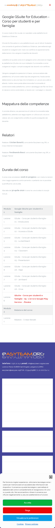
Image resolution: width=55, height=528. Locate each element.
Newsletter (7, 398)
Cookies (20, 524)
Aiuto (4, 407)
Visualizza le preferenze (27, 518)
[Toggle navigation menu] (50, 5)
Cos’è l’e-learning (10, 416)
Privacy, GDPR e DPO (12, 441)
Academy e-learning (12, 450)
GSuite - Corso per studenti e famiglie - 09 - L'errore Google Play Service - (31, 298)
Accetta (27, 502)
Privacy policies (31, 524)
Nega (27, 510)
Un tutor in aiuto (10, 425)
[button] (50, 476)
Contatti (6, 389)
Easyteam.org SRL (11, 432)
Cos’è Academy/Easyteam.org (17, 380)
